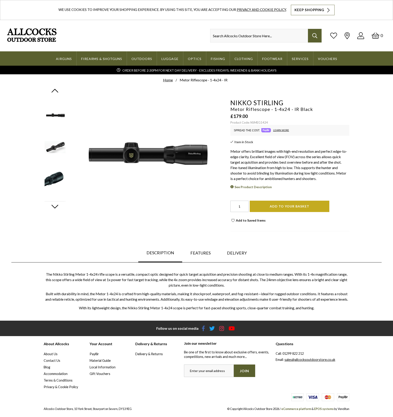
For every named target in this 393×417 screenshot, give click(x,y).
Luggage (170, 59)
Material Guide (100, 360)
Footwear (272, 59)
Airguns (64, 59)
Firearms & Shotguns (101, 59)
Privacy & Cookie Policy (61, 387)
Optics (195, 59)
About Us (51, 354)
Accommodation (56, 374)
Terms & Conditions (58, 380)
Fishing (218, 59)
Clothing (243, 59)
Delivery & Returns (149, 354)
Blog (47, 367)
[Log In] (360, 35)
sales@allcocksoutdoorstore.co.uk (310, 360)
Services (300, 59)
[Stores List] (347, 35)
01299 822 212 (293, 353)
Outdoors (141, 59)
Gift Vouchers (100, 374)
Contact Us (52, 360)
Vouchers (327, 59)
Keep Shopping (310, 10)
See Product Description (253, 187)
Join (244, 371)
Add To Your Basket (289, 206)
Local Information (103, 367)
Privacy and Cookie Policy (261, 9)
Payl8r (94, 354)
